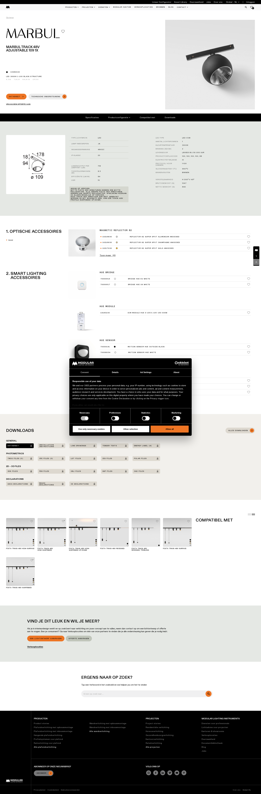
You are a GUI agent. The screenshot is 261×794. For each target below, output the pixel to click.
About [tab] (176, 372)
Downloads (170, 117)
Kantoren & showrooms (213, 731)
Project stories (153, 723)
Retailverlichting (154, 743)
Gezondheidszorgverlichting (160, 735)
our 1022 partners (89, 385)
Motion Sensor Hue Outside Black (146, 347)
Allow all (170, 429)
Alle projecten (153, 747)
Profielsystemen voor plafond (48, 739)
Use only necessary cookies (91, 429)
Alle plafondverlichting (45, 747)
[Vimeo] (170, 772)
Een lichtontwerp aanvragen (46, 638)
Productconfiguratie (118, 117)
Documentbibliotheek (212, 743)
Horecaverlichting (154, 731)
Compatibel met (147, 117)
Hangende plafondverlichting (48, 735)
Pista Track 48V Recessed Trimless (140, 549)
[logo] (8, 7)
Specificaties (92, 117)
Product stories (41, 723)
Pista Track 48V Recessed (112, 548)
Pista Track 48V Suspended (19, 588)
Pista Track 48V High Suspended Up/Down (79, 549)
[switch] (115, 418)
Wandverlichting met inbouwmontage (107, 727)
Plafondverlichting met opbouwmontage (53, 727)
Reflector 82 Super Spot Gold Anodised (152, 248)
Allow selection (130, 429)
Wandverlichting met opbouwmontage (107, 723)
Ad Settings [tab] (145, 372)
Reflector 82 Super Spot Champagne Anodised (155, 242)
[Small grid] (253, 514)
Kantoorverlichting (155, 739)
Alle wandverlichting (99, 731)
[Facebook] (156, 772)
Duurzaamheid (196, 2)
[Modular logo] (14, 781)
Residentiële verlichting (157, 727)
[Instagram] (148, 772)
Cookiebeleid (53, 790)
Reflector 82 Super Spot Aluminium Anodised (154, 237)
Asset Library (180, 2)
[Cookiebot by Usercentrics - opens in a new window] (177, 363)
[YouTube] (177, 772)
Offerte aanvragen (79, 638)
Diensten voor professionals (215, 723)
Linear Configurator (161, 2)
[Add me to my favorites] (63, 31)
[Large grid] (249, 514)
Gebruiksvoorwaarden (70, 790)
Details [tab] (115, 372)
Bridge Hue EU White (139, 279)
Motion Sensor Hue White (142, 352)
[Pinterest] (184, 772)
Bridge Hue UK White (139, 284)
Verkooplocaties (35, 646)
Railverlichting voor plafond (47, 743)
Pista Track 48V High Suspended (45, 549)
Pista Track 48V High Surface (20, 548)
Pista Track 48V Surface (174, 548)
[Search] (246, 7)
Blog (204, 747)
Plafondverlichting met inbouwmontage (53, 731)
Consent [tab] (85, 372)
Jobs (208, 2)
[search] (209, 694)
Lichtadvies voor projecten (215, 727)
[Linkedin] (163, 772)
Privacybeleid (39, 790)
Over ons (218, 2)
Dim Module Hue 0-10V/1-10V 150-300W (147, 313)
